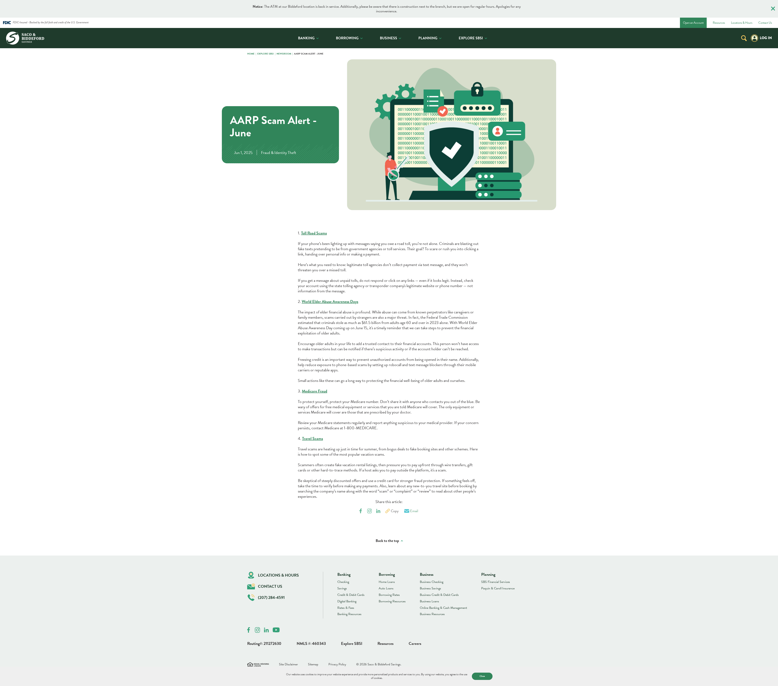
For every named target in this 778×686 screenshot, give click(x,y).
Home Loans (387, 581)
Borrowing (347, 38)
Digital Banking (346, 601)
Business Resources (432, 614)
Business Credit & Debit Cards (439, 594)
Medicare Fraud (314, 391)
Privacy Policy (337, 664)
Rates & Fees (345, 607)
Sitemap (313, 664)
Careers (415, 643)
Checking (343, 581)
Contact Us (765, 23)
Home (250, 54)
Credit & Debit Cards (350, 594)
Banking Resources (349, 614)
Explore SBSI (471, 38)
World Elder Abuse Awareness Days (330, 301)
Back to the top (387, 540)
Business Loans (429, 601)
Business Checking (431, 581)
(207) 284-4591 (271, 597)
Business (388, 38)
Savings (342, 588)
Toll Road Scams (314, 233)
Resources (719, 23)
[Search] (744, 38)
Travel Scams (312, 438)
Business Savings (430, 588)
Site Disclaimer (288, 664)
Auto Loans (386, 588)
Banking (306, 38)
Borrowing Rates (389, 594)
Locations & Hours (741, 23)
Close (482, 676)
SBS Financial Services (495, 581)
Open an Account (693, 22)
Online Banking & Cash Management (443, 607)
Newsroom (284, 54)
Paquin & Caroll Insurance (498, 588)
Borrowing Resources (392, 601)
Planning (427, 38)
